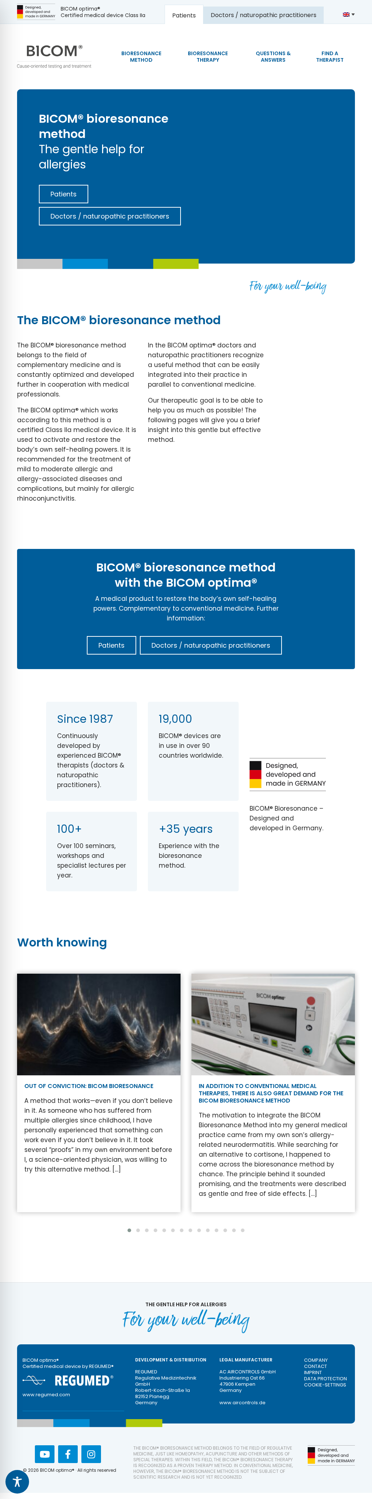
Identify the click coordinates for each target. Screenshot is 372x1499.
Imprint (313, 1372)
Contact (315, 1366)
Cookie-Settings (325, 1385)
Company (316, 1360)
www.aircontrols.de (242, 1402)
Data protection (325, 1379)
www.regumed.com (46, 1394)
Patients (63, 194)
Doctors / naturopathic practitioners (109, 216)
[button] (129, 1230)
